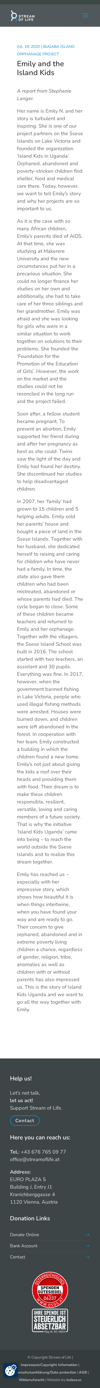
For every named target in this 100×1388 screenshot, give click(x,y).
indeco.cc (73, 1379)
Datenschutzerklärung (30, 1372)
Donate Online (24, 1235)
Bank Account (24, 1246)
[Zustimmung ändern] (11, 1370)
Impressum (30, 1364)
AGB (83, 1372)
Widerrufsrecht (31, 1379)
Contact (24, 1120)
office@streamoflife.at (34, 1159)
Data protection (63, 1372)
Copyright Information (59, 1364)
